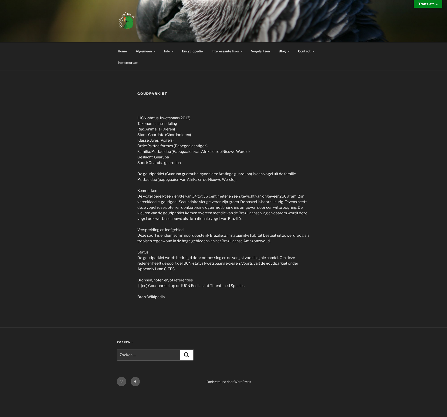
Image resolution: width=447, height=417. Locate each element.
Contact (304, 51)
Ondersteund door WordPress (229, 382)
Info (167, 51)
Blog (282, 51)
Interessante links (225, 51)
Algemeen (144, 51)
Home (122, 51)
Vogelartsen (260, 51)
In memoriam (128, 63)
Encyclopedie (192, 51)
